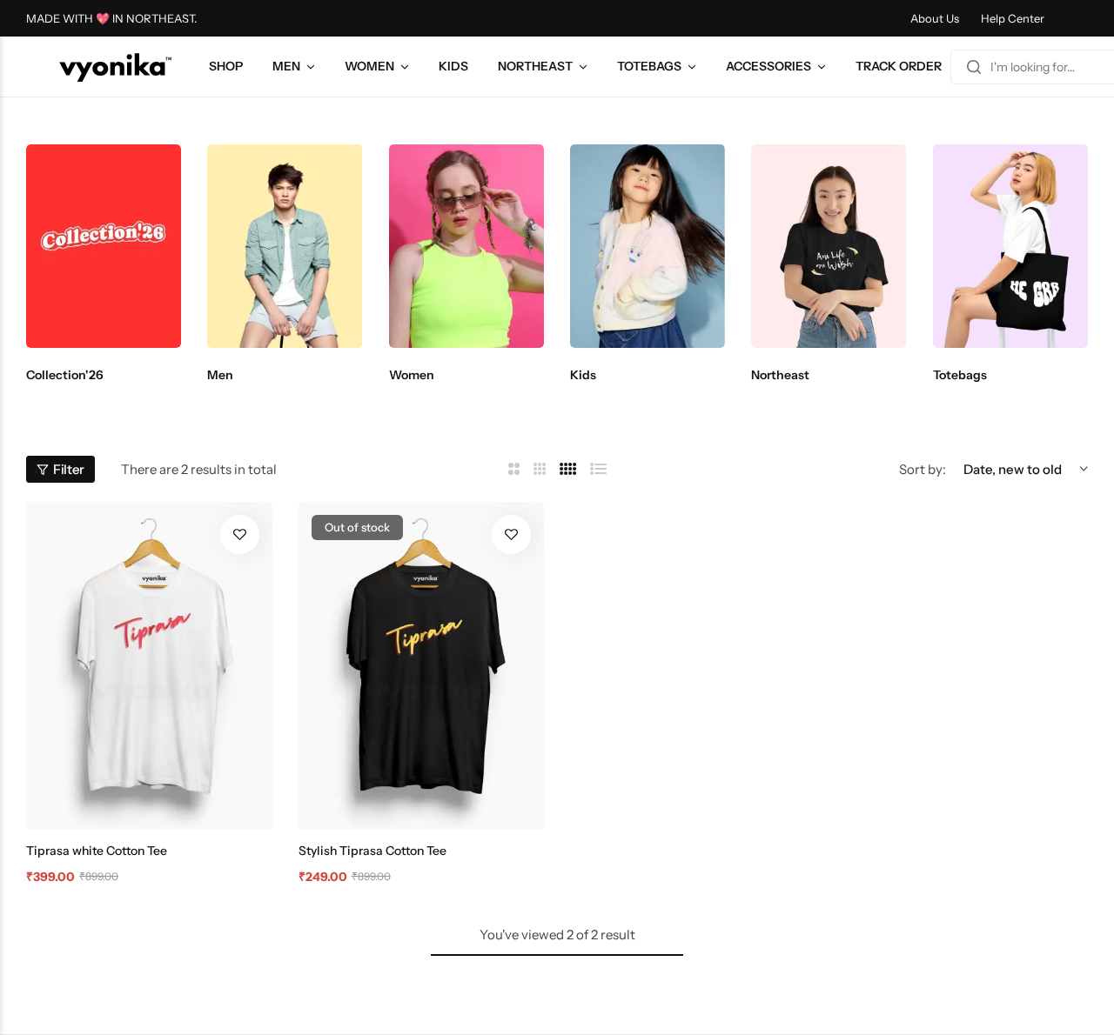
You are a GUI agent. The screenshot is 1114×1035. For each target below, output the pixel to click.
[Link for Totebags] (1010, 246)
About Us (934, 18)
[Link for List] (598, 469)
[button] (56, 246)
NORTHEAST (535, 66)
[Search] (974, 67)
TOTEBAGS (649, 66)
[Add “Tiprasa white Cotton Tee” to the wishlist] (239, 534)
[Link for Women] (466, 246)
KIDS (453, 66)
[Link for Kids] (647, 246)
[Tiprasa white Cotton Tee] (149, 666)
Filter (68, 469)
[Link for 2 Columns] (513, 469)
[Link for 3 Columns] (540, 469)
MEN (286, 66)
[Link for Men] (284, 246)
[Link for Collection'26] (103, 246)
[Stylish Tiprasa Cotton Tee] (422, 666)
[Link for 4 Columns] (568, 469)
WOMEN (369, 66)
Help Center (1012, 18)
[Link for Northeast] (828, 246)
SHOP (226, 66)
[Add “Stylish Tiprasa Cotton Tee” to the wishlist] (511, 534)
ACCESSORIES (768, 66)
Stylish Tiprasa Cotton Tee (372, 850)
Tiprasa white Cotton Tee (96, 850)
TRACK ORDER (899, 66)
